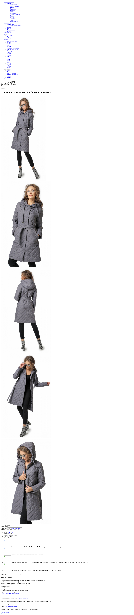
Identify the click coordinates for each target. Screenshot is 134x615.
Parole (8, 59)
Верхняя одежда (8, 23)
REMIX (9, 63)
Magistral (9, 53)
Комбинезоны (10, 24)
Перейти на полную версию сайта (10, 593)
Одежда (9, 3)
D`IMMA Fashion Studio (13, 48)
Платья (12, 16)
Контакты (6, 79)
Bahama (9, 42)
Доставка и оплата (12, 72)
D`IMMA (9, 46)
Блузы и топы (13, 4)
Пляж (5, 34)
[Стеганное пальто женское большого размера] (23, 180)
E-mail (2, 582)
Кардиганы (13, 9)
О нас (8, 70)
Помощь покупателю (12, 74)
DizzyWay (9, 51)
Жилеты (12, 7)
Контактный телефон (7, 577)
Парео (8, 37)
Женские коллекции (9, 2)
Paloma (8, 58)
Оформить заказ (5, 612)
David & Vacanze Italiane (13, 49)
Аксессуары (13, 13)
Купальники (10, 35)
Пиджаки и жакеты (15, 14)
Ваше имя (3, 574)
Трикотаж (12, 18)
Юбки (11, 20)
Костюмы (12, 10)
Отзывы (9, 76)
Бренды (6, 39)
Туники (9, 38)
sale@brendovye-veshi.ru (10, 606)
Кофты (11, 11)
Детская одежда (8, 32)
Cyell (8, 45)
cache (8, 67)
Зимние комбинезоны (15, 25)
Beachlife (9, 44)
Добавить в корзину (15, 528)
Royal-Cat (9, 65)
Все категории (14, 21)
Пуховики (9, 31)
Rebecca (9, 62)
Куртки (9, 27)
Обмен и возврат (11, 73)
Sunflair (9, 66)
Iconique (9, 52)
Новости (9, 77)
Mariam (9, 55)
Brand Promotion (23, 598)
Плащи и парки (11, 30)
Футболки (12, 17)
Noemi (8, 56)
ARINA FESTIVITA (12, 41)
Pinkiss (8, 60)
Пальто (9, 28)
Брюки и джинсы (14, 6)
